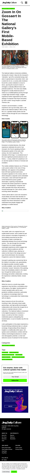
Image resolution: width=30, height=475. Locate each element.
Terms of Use (18, 447)
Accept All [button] (14, 471)
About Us (4, 435)
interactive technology (8, 354)
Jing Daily (4, 451)
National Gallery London (18, 357)
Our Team (4, 437)
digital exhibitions (13, 352)
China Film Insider (6, 447)
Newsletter (12, 438)
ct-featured (5, 352)
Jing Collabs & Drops (7, 449)
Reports (12, 435)
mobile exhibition (6, 357)
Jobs (3, 440)
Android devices (13, 145)
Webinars (12, 437)
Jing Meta (4, 452)
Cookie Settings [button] (6, 471)
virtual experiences (7, 359)
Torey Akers (5, 47)
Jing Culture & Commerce (8, 8)
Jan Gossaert (19, 354)
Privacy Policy (18, 449)
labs (10, 303)
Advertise (4, 438)
